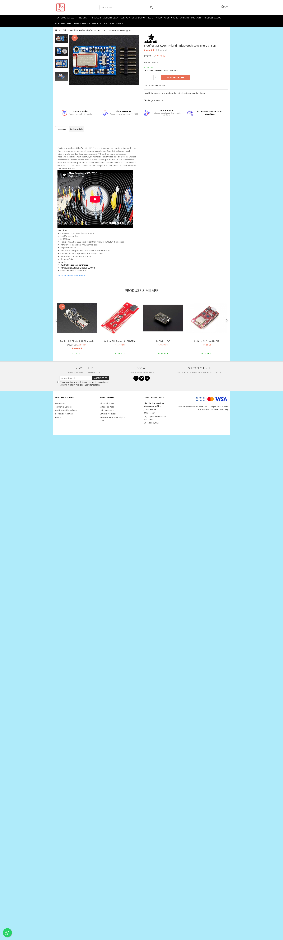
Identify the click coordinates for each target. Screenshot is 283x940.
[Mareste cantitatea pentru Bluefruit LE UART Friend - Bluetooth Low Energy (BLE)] (155, 77)
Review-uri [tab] (76, 129)
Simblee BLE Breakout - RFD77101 (120, 341)
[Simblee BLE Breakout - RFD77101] (120, 318)
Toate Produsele (65, 17)
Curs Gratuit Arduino (132, 17)
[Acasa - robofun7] (70, 7)
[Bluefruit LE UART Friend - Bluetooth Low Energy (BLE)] (104, 60)
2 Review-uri (161, 50)
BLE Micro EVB (163, 341)
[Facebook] (136, 378)
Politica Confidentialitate (66, 410)
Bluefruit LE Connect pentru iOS (74, 265)
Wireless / (68, 30)
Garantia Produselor (108, 413)
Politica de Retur (106, 410)
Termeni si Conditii (63, 406)
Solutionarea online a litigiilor (112, 417)
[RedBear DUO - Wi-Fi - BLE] (206, 318)
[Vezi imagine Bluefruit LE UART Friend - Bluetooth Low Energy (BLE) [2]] (61, 63)
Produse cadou (212, 17)
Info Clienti (106, 397)
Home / (59, 30)
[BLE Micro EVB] (163, 318)
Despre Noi (60, 403)
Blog (150, 17)
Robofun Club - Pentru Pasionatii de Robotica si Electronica (89, 23)
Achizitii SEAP (110, 17)
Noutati (83, 17)
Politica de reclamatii (64, 413)
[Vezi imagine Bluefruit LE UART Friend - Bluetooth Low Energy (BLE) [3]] (61, 76)
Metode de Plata (106, 406)
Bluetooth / (80, 30)
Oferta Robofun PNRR (176, 17)
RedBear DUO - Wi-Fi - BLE (206, 341)
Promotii (196, 17)
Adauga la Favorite (154, 100)
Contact (58, 417)
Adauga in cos (175, 77)
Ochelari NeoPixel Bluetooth (73, 270)
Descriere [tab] (61, 129)
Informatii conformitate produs (71, 275)
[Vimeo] (141, 378)
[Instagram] (147, 378)
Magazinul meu (64, 397)
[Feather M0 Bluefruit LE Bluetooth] (77, 318)
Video (159, 17)
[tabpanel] (104, 60)
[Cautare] (151, 7)
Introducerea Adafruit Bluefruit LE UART (77, 267)
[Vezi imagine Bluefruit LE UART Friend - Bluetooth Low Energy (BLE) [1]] (61, 51)
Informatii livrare (106, 403)
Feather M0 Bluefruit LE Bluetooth (77, 341)
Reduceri (96, 17)
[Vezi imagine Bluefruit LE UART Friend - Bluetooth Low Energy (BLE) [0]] (61, 38)
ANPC (102, 420)
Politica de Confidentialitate (87, 384)
